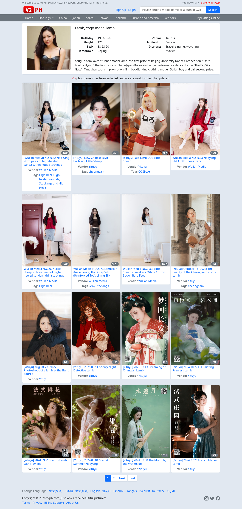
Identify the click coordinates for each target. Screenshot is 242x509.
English (95, 491)
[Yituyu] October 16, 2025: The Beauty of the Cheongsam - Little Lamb (194, 272)
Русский (144, 491)
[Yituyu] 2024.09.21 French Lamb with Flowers (45, 461)
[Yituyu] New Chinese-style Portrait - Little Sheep (91, 159)
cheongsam (97, 172)
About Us (72, 503)
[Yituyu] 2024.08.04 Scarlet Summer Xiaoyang (90, 461)
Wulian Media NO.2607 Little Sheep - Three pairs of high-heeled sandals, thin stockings (44, 272)
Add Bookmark (190, 2)
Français (131, 491)
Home (29, 18)
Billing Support (54, 503)
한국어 (106, 491)
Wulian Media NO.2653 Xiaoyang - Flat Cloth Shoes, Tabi (195, 159)
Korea (90, 18)
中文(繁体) (81, 491)
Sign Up (121, 10)
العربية (171, 491)
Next (122, 478)
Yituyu (93, 167)
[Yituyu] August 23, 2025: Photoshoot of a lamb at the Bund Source (46, 370)
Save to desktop (210, 2)
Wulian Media (48, 170)
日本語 (68, 491)
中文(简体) (55, 491)
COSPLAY (144, 172)
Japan (76, 18)
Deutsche (158, 491)
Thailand (120, 18)
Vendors (170, 18)
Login (132, 10)
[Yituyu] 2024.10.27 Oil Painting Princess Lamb (193, 368)
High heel (45, 175)
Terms (26, 503)
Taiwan (104, 18)
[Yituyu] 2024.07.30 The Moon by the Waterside (144, 461)
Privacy (37, 503)
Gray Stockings (99, 286)
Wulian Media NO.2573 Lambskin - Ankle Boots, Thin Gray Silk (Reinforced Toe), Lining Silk (96, 272)
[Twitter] (212, 498)
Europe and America (145, 18)
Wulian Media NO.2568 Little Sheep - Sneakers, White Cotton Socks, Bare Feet (144, 272)
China (63, 18)
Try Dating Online (208, 18)
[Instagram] (206, 498)
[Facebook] (218, 498)
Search (213, 10)
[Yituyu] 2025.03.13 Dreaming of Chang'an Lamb (144, 368)
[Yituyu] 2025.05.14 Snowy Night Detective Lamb (94, 368)
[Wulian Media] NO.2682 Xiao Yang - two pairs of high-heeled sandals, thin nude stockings (46, 161)
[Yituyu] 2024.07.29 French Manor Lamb (195, 461)
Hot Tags (45, 18)
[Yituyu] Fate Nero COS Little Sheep (142, 159)
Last (132, 478)
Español (118, 491)
